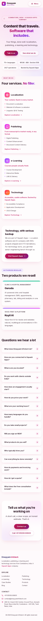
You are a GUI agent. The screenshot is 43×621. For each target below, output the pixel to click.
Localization (17, 95)
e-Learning (16, 160)
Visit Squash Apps (18, 256)
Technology (17, 192)
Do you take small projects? (15, 425)
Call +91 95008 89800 (21, 533)
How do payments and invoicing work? (17, 468)
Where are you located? (14, 368)
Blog (3, 585)
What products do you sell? (15, 442)
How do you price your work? (16, 398)
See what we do (29, 53)
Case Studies (6, 582)
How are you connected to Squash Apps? (18, 358)
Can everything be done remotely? (18, 459)
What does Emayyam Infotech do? (18, 349)
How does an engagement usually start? (18, 388)
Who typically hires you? (14, 451)
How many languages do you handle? (16, 415)
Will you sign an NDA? (13, 434)
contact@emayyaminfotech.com (15, 599)
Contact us (21, 526)
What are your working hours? (16, 406)
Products (25, 582)
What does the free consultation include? (17, 487)
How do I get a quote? (13, 478)
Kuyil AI (9, 315)
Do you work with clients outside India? (17, 377)
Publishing (16, 126)
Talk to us (11, 53)
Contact (24, 585)
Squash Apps (6, 566)
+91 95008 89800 (10, 595)
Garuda (9, 288)
